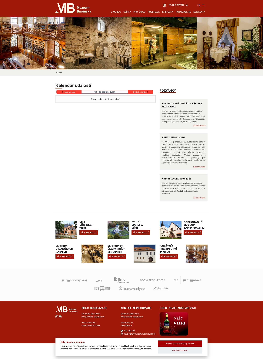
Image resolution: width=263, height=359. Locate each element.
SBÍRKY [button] (127, 11)
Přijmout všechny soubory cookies (180, 344)
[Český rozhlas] (121, 280)
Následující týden (140, 92)
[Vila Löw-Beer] (66, 229)
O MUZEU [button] (116, 11)
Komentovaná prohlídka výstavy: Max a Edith (182, 104)
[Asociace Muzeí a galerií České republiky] (99, 280)
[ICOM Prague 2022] (152, 280)
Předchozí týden (69, 92)
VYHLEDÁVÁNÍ (177, 5)
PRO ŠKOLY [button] (139, 11)
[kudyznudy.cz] (132, 288)
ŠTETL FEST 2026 (173, 137)
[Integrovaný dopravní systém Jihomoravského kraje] (102, 288)
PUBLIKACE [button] (154, 11)
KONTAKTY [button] (199, 11)
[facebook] (164, 5)
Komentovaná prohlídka (176, 178)
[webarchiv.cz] (161, 288)
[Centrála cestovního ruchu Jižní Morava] (187, 280)
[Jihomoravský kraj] (74, 280)
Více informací (199, 125)
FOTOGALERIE (183, 11)
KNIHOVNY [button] (168, 11)
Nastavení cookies (180, 350)
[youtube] (60, 316)
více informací (88, 232)
